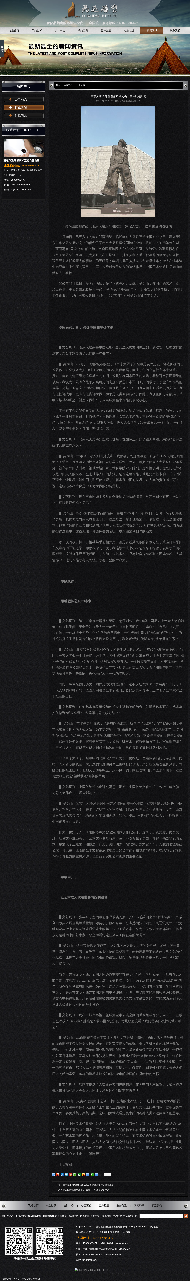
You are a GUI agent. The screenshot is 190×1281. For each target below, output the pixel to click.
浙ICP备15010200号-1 (98, 1232)
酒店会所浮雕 (130, 1216)
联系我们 (175, 30)
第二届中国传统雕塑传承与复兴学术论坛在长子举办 (88, 1185)
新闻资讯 (152, 30)
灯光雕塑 (95, 1216)
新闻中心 (68, 85)
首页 (58, 85)
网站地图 (153, 1226)
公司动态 (21, 99)
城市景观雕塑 (34, 1216)
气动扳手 (37, 1278)
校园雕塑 (73, 1216)
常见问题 (21, 115)
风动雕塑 (84, 1216)
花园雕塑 (62, 1216)
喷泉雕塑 (106, 1216)
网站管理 (80, 1232)
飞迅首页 (14, 30)
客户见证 (106, 30)
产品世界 (37, 30)
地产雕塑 (117, 1216)
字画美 (16, 1278)
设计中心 (60, 30)
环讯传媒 (125, 1232)
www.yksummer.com (86, 1260)
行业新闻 (21, 107)
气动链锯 (26, 1278)
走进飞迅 (129, 30)
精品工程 (83, 30)
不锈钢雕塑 (21, 1216)
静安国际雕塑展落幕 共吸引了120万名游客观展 (86, 1189)
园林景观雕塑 (50, 1216)
